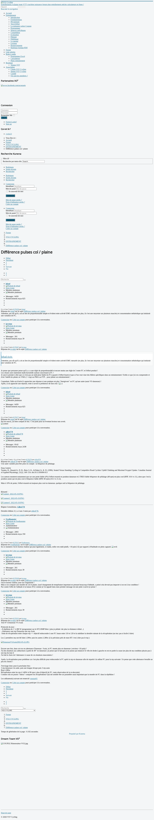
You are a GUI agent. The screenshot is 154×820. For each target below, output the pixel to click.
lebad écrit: (7, 356)
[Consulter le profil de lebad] (13, 286)
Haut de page (6, 813)
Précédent (9, 260)
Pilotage (14, 37)
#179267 (16, 347)
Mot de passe (11, 189)
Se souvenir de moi (16, 191)
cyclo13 (9, 134)
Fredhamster (11, 519)
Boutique (9, 63)
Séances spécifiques (18, 30)
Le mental (14, 41)
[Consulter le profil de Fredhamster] (15, 521)
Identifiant (10, 186)
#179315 (16, 542)
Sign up (9, 124)
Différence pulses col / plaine (34, 311)
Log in (4, 118)
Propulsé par (74, 734)
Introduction (15, 17)
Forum (8, 50)
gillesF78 (9, 432)
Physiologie (15, 22)
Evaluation (15, 35)
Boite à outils (11, 54)
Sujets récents (11, 169)
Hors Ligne (10, 288)
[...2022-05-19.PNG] (12, 494)
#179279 (29, 459)
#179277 (16, 417)
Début (8, 258)
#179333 (16, 618)
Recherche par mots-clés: (12, 161)
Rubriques (10, 167)
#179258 (16, 309)
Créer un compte (12, 204)
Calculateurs (15, 58)
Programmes (15, 28)
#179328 (16, 578)
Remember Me (6, 115)
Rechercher (10, 171)
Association (10, 67)
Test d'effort (15, 24)
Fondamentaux (16, 20)
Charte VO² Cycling (18, 69)
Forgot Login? (11, 122)
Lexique (14, 43)
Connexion (10, 196)
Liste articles (10, 52)
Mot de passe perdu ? (14, 200)
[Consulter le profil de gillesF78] (14, 434)
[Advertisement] (16, 94)
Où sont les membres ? (19, 76)
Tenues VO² (15, 65)
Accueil (9, 13)
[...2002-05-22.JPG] (15, 642)
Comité (13, 74)
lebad (8, 284)
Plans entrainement (18, 61)
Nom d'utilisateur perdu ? (15, 202)
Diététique (14, 39)
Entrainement (11, 15)
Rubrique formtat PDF (19, 48)
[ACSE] (13, 85)
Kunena (82, 734)
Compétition (15, 33)
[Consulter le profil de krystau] (14, 326)
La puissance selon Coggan (21, 26)
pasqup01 (34, 679)
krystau (9, 324)
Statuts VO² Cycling (18, 71)
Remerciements (16, 46)
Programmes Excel (18, 56)
